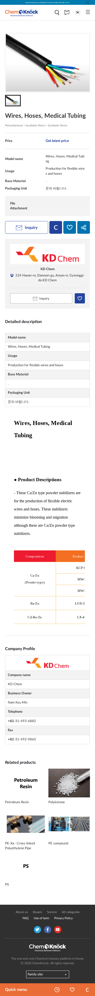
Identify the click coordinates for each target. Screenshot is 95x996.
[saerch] (57, 12)
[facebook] (47, 929)
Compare (87, 989)
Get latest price (57, 141)
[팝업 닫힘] (88, 3)
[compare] (55, 227)
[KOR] (77, 12)
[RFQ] (66, 12)
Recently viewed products (57, 989)
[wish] (69, 227)
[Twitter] (37, 929)
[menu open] (88, 12)
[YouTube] (57, 929)
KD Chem (48, 269)
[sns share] (83, 227)
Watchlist (72, 989)
